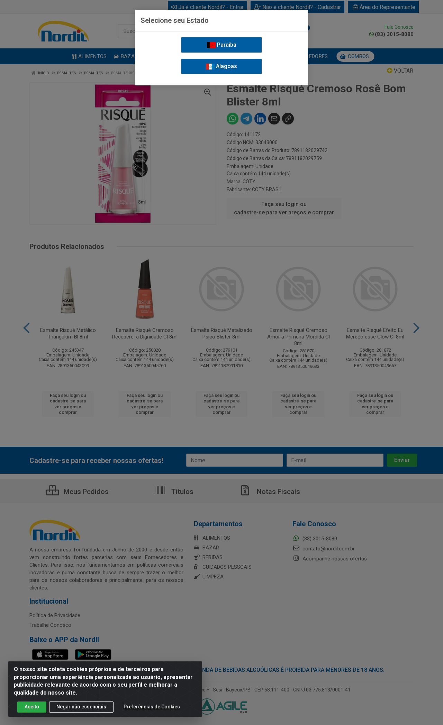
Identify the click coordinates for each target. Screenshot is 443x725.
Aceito (32, 706)
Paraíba (226, 44)
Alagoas (226, 66)
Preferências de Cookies (152, 706)
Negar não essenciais (81, 706)
